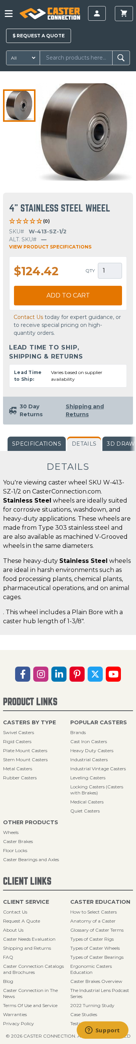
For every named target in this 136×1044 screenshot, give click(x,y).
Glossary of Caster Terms (97, 930)
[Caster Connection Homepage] (49, 14)
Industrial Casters (89, 759)
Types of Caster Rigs (92, 939)
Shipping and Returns (27, 948)
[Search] (121, 58)
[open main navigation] (8, 13)
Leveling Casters (87, 777)
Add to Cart (68, 295)
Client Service (26, 901)
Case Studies (83, 1014)
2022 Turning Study (92, 1005)
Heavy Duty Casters (91, 750)
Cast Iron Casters (88, 741)
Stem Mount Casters (25, 759)
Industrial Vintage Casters (98, 768)
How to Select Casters (93, 912)
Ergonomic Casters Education (91, 969)
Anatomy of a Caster (93, 921)
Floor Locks (15, 850)
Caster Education (100, 901)
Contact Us (28, 317)
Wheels (11, 832)
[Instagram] (40, 674)
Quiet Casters (85, 811)
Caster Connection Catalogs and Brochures (33, 969)
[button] (19, 105)
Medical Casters (87, 802)
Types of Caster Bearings (97, 957)
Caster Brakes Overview (96, 981)
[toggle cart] (124, 13)
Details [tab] (84, 443)
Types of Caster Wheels (95, 948)
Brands (78, 732)
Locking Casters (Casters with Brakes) (96, 790)
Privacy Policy (18, 1023)
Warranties (15, 1014)
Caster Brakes (18, 841)
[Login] (97, 13)
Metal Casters (17, 768)
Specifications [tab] (36, 443)
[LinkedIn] (58, 674)
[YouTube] (113, 674)
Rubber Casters (20, 777)
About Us (13, 930)
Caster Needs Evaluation (29, 939)
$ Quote (38, 35)
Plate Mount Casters (25, 750)
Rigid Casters (17, 741)
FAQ (8, 957)
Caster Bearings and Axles (31, 859)
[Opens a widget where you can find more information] (102, 1030)
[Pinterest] (77, 674)
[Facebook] (22, 674)
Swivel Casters (18, 732)
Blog (8, 981)
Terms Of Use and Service (30, 1005)
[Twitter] (95, 674)
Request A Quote (21, 921)
